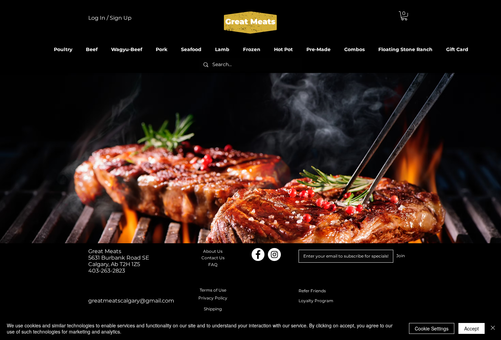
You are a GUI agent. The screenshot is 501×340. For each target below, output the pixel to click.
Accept (471, 328)
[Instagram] (274, 254)
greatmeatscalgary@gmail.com (131, 300)
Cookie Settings (432, 328)
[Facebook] (258, 254)
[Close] (493, 328)
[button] (404, 15)
